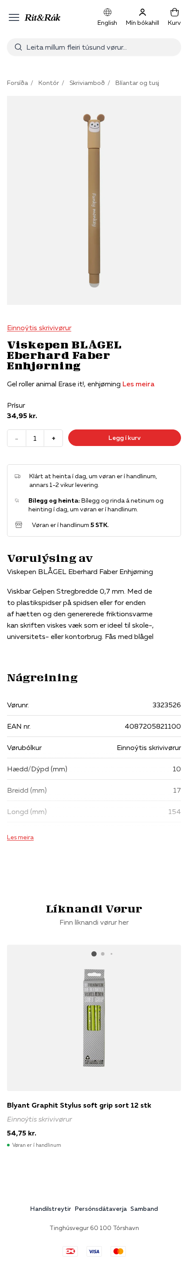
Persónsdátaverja (101, 1209)
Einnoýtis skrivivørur (39, 327)
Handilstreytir (50, 1209)
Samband (144, 1209)
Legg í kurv (124, 438)
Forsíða (17, 83)
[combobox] (100, 47)
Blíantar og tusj (137, 83)
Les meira (138, 383)
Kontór (48, 83)
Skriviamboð (87, 83)
